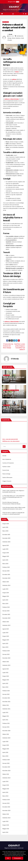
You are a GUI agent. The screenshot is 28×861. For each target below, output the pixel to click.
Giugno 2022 (5, 676)
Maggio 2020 (5, 748)
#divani (13, 38)
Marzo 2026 (5, 531)
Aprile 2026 (5, 527)
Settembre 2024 (6, 585)
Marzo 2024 (5, 603)
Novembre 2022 (6, 658)
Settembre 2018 (6, 817)
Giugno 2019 (5, 785)
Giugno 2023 (5, 636)
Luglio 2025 (5, 549)
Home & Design (6, 375)
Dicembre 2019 (6, 767)
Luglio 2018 (5, 821)
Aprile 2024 (5, 600)
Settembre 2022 (6, 665)
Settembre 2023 (6, 625)
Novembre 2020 (6, 730)
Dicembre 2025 (6, 534)
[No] (26, 855)
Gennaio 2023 (5, 654)
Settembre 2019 (6, 777)
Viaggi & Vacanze (6, 481)
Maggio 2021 (5, 716)
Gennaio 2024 (5, 610)
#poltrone (18, 38)
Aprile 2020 (5, 752)
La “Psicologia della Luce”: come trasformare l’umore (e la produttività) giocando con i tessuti (13, 497)
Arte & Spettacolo (6, 459)
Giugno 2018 (5, 825)
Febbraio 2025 (6, 567)
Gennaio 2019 (5, 803)
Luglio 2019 (5, 781)
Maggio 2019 (5, 788)
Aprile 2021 (5, 719)
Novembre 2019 (6, 770)
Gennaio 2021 (5, 727)
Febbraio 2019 (6, 799)
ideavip (10, 34)
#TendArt (9, 40)
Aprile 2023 (5, 643)
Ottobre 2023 (5, 621)
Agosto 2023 (5, 629)
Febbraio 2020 (6, 759)
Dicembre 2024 (6, 574)
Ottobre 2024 (5, 581)
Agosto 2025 (5, 545)
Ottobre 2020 (5, 734)
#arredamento (19, 36)
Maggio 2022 (5, 679)
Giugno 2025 (5, 552)
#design (9, 38)
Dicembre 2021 (6, 698)
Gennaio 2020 (5, 763)
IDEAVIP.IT (14, 7)
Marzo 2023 (5, 647)
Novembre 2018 (6, 810)
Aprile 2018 (5, 832)
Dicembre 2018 (6, 806)
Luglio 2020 (5, 741)
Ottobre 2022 (5, 661)
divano (17, 71)
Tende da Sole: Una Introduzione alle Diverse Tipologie (8, 345)
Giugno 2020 (5, 745)
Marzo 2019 (5, 796)
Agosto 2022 (5, 669)
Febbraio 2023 (6, 650)
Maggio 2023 (5, 639)
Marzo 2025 (5, 563)
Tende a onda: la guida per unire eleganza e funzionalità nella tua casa (14, 379)
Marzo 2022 (5, 687)
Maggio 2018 (5, 828)
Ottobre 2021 (5, 705)
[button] (23, 13)
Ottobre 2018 (5, 814)
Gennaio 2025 (5, 570)
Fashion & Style (6, 466)
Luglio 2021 (5, 712)
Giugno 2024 (5, 592)
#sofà (22, 38)
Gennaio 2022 (5, 694)
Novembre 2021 (6, 701)
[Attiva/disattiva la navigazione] (13, 14)
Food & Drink (5, 470)
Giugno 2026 (5, 523)
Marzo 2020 (5, 756)
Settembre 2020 (6, 737)
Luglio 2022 (5, 672)
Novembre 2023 (6, 618)
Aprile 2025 (5, 560)
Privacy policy (17, 858)
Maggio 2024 (5, 596)
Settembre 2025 (6, 541)
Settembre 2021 (6, 708)
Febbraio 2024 (6, 607)
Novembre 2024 (6, 578)
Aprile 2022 (5, 683)
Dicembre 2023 (6, 614)
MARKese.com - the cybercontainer (11, 441)
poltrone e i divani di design (12, 99)
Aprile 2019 (5, 792)
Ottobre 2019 (5, 774)
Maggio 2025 (5, 556)
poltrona (14, 79)
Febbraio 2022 (6, 690)
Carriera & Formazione (8, 463)
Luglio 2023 (5, 632)
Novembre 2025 (6, 538)
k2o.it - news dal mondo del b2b (10, 439)
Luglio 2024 (5, 589)
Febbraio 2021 (6, 723)
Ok (8, 858)
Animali (4, 455)
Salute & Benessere (14, 390)
